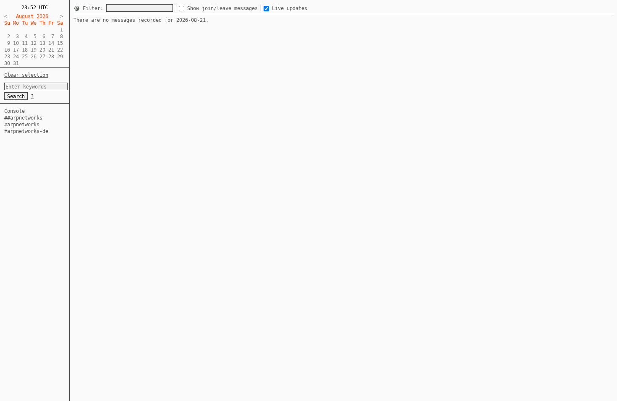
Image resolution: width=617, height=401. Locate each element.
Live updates (289, 8)
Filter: (94, 8)
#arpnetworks (21, 125)
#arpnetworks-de (26, 131)
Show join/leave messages (224, 8)
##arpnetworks (23, 118)
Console (14, 111)
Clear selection (26, 75)
